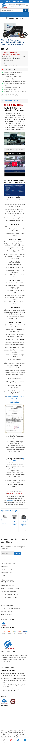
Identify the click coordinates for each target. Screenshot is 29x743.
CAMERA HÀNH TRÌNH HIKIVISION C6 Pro (24, 523)
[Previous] (1, 523)
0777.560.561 (11, 742)
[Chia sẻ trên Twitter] (8, 95)
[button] (27, 5)
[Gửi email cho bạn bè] (11, 95)
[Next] (28, 523)
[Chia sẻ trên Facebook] (5, 95)
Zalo (25, 742)
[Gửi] (25, 10)
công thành (10, 501)
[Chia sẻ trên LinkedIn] (16, 95)
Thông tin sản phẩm (11, 101)
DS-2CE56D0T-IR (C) (14, 523)
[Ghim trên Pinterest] (13, 95)
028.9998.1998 (18, 742)
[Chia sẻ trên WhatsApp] (2, 95)
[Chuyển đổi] (2, 100)
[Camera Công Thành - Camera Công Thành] (4, 5)
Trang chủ (4, 742)
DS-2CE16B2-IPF (5, 522)
